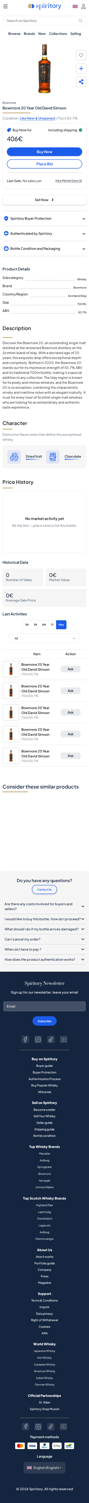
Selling (75, 33)
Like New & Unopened (37, 118)
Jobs (44, 1333)
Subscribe (45, 1021)
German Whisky (44, 1384)
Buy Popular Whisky (44, 1085)
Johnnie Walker (44, 1187)
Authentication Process (45, 1079)
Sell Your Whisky (44, 1116)
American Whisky (44, 1371)
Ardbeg (44, 1160)
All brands (44, 1092)
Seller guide (44, 1122)
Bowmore (44, 1173)
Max (61, 624)
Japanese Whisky (44, 1351)
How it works (44, 1256)
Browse (14, 33)
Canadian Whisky (44, 1364)
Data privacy (44, 1313)
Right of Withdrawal (44, 1320)
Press (44, 1276)
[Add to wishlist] (81, 55)
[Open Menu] (5, 6)
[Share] (81, 81)
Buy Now (44, 151)
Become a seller (44, 1109)
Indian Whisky (44, 1378)
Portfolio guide (44, 1263)
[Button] (25, 1039)
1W (27, 624)
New (42, 33)
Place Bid (44, 163)
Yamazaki (44, 1180)
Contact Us (44, 889)
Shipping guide (44, 1129)
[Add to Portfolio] (81, 68)
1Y (52, 624)
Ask (70, 669)
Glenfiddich (44, 1218)
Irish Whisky (44, 1357)
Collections (58, 33)
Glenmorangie (44, 1238)
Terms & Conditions (44, 1300)
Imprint (44, 1307)
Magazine (44, 1282)
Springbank (44, 1167)
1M (35, 624)
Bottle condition (44, 1135)
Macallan (44, 1153)
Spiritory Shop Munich (44, 1409)
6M (44, 624)
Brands (29, 33)
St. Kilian (44, 1402)
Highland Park (44, 1205)
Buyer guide (44, 1065)
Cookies (44, 1326)
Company (44, 1269)
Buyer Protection (44, 1072)
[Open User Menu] (83, 6)
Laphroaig (44, 1212)
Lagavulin (45, 1225)
